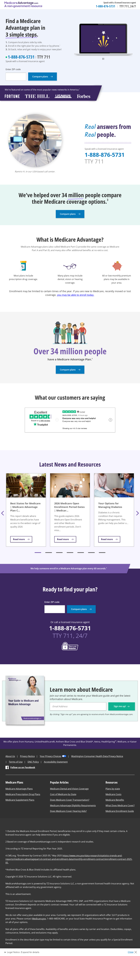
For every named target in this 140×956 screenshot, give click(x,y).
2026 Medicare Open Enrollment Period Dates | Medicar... (69, 507)
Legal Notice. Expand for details (23, 952)
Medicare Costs (113, 794)
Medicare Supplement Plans (19, 799)
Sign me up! (120, 706)
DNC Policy (33, 761)
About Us (10, 756)
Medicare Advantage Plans (19, 788)
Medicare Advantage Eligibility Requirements (73, 805)
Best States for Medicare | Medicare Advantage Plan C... (25, 507)
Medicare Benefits (115, 799)
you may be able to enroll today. (75, 295)
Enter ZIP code (13, 69)
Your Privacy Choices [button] (50, 756)
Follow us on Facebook (22, 767)
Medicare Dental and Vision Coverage (69, 788)
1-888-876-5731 (105, 6)
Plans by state (113, 788)
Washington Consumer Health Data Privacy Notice (97, 756)
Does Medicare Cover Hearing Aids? (68, 811)
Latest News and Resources (70, 464)
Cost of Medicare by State (63, 794)
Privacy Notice (27, 756)
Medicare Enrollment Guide (120, 811)
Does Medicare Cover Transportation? (69, 799)
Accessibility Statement (56, 761)
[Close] (133, 951)
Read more (19, 539)
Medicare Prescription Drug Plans (22, 794)
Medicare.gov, (39, 918)
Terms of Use (16, 761)
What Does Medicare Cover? (120, 805)
